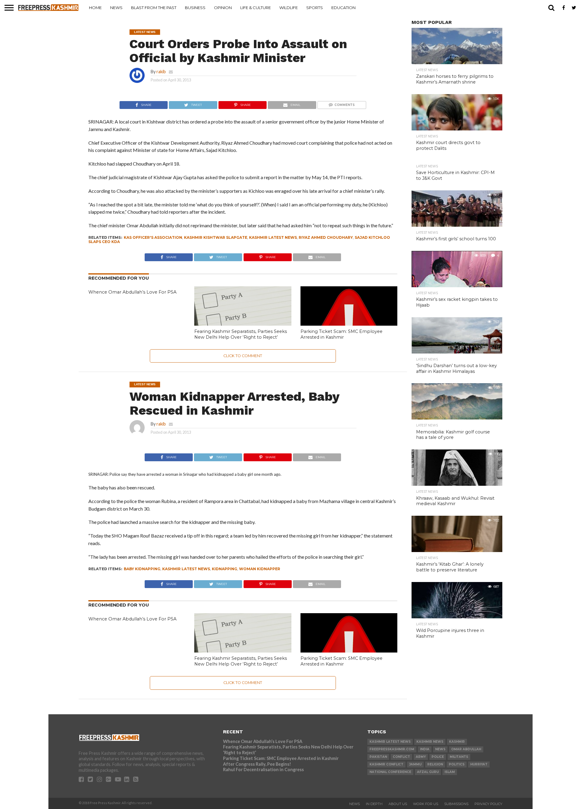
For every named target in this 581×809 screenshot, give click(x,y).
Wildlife (288, 7)
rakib (161, 71)
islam (450, 772)
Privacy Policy (488, 804)
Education (343, 7)
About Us (398, 804)
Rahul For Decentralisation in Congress (263, 769)
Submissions (456, 804)
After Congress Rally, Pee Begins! (257, 764)
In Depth (374, 804)
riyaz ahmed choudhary (326, 237)
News (116, 7)
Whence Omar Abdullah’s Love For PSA (132, 292)
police (438, 757)
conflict (401, 757)
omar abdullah (466, 749)
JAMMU (415, 764)
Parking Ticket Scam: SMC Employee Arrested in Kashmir (341, 334)
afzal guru (428, 772)
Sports (314, 7)
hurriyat (478, 764)
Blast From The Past (153, 7)
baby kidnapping (142, 569)
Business (195, 7)
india (424, 749)
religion (435, 764)
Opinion (223, 7)
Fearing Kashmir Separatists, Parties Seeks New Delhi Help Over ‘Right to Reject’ (240, 334)
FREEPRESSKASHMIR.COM (391, 749)
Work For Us (425, 804)
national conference (390, 772)
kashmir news (429, 742)
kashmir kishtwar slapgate (215, 237)
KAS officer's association (153, 237)
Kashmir (457, 742)
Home (95, 7)
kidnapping (224, 569)
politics (456, 764)
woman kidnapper (259, 569)
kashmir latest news (273, 237)
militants (459, 757)
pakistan (378, 757)
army (421, 757)
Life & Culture (255, 7)
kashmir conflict (386, 764)
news (440, 749)
